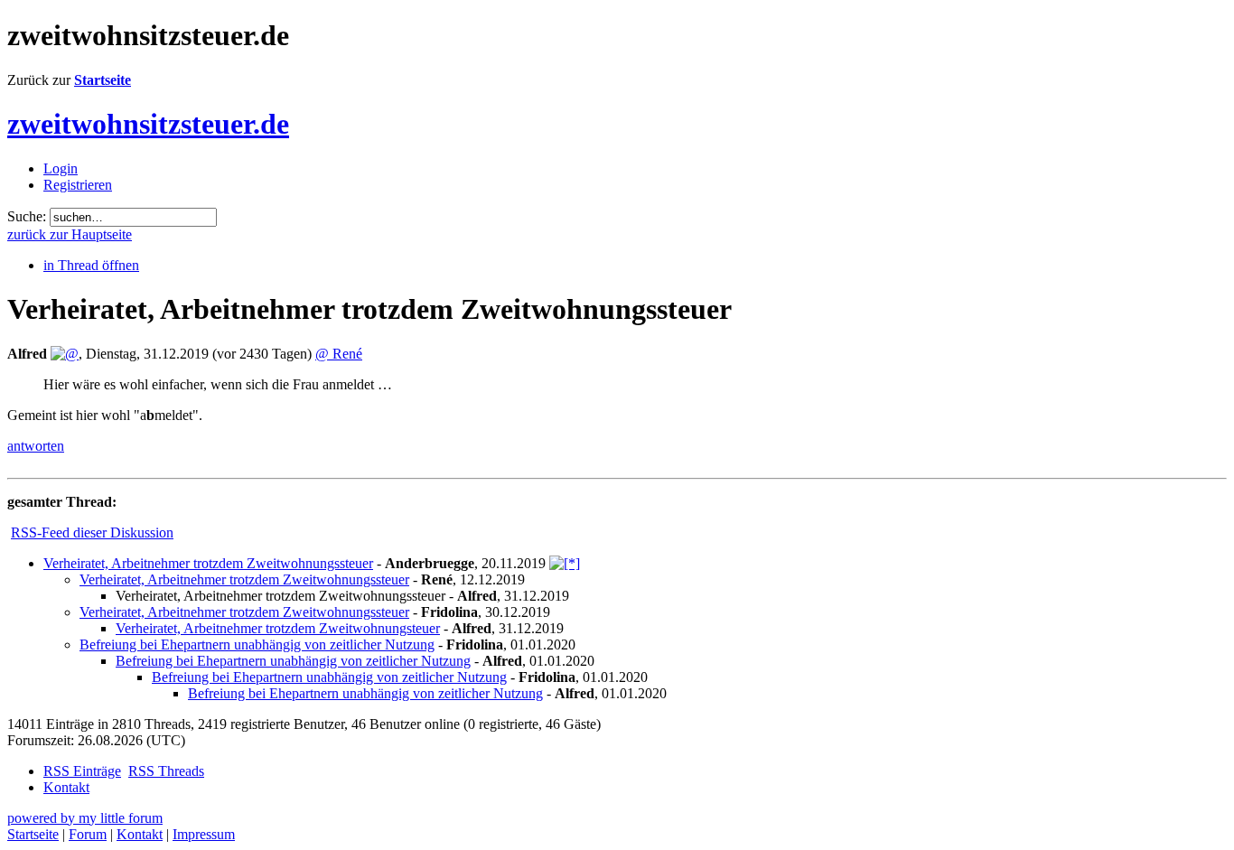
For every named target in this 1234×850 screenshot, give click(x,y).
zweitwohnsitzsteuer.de (148, 123)
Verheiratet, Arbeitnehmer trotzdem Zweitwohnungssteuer (208, 563)
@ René (338, 353)
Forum (88, 834)
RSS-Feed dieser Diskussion (92, 532)
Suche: (26, 216)
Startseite (102, 80)
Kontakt (66, 787)
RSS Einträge (82, 771)
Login (60, 168)
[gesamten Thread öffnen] (564, 563)
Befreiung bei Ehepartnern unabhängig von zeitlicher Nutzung (257, 644)
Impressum (204, 834)
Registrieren (77, 184)
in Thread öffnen (91, 265)
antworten (35, 445)
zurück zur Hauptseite (69, 234)
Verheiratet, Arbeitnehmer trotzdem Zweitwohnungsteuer (278, 628)
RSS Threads (166, 771)
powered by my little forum (85, 818)
